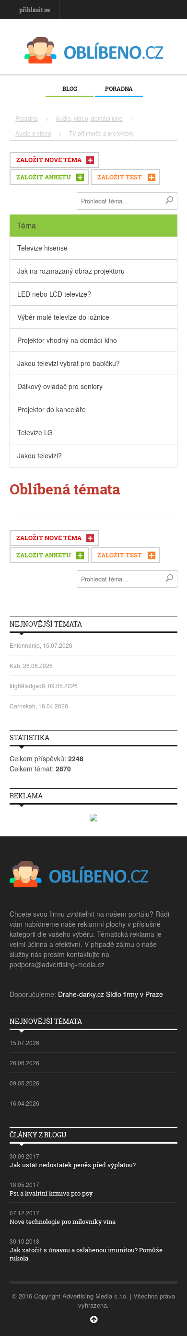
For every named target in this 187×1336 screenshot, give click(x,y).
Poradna (119, 88)
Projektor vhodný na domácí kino (67, 340)
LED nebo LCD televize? (54, 294)
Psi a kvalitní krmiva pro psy (51, 1193)
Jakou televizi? (39, 455)
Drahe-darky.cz (81, 994)
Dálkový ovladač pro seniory (60, 386)
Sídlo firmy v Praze (134, 994)
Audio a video (33, 133)
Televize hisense (42, 247)
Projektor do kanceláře (51, 409)
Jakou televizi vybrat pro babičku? (68, 363)
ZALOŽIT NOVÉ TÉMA (49, 160)
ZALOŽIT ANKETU (43, 177)
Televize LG (35, 432)
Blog (69, 88)
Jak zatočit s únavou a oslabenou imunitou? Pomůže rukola (86, 1254)
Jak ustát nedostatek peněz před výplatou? (73, 1164)
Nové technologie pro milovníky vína (63, 1221)
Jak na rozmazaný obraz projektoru (71, 271)
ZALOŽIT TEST (119, 177)
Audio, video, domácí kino (89, 118)
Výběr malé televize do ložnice (63, 317)
